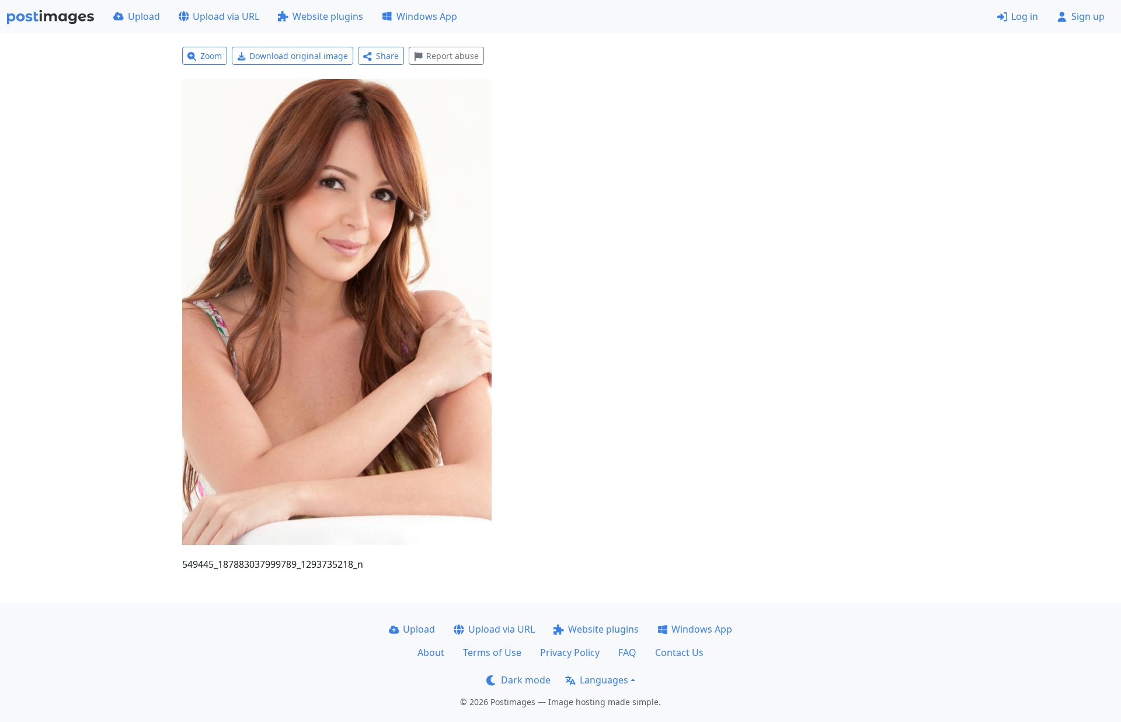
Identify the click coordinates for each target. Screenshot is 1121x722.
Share (387, 55)
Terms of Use (492, 652)
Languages (604, 680)
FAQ (627, 652)
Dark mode (526, 680)
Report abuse (452, 55)
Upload (144, 16)
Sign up (1088, 16)
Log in (1024, 16)
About (430, 652)
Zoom (211, 55)
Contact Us (679, 652)
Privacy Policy (570, 652)
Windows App (426, 16)
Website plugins (328, 16)
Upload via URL (226, 16)
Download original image (298, 55)
